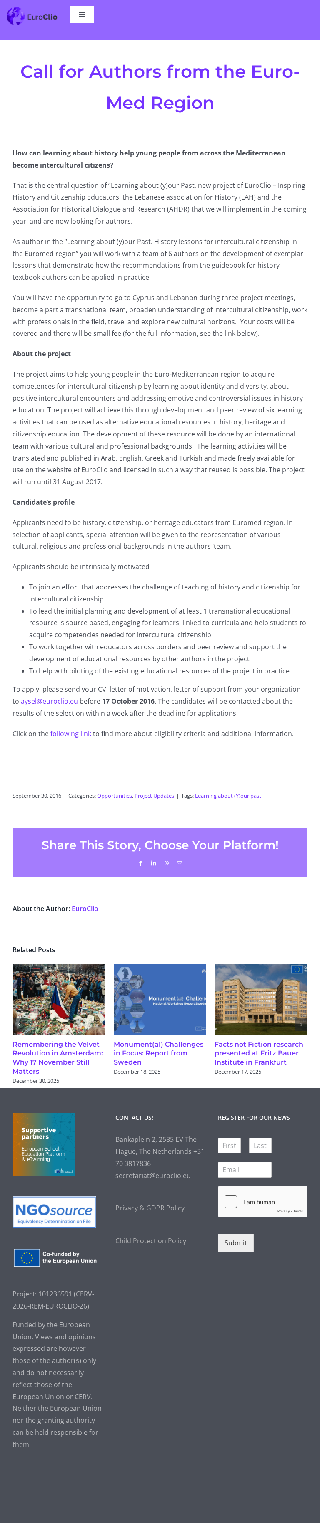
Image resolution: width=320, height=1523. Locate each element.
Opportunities (114, 795)
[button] (18, 1024)
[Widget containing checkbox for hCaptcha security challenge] (263, 1201)
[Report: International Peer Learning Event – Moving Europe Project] (261, 968)
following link (70, 733)
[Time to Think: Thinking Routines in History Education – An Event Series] (58, 968)
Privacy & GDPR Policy (150, 1207)
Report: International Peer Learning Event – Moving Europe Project (260, 1053)
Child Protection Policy (150, 1240)
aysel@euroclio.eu (49, 701)
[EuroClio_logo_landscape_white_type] (32, 9)
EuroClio (85, 908)
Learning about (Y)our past (228, 795)
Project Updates (154, 795)
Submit (236, 1242)
